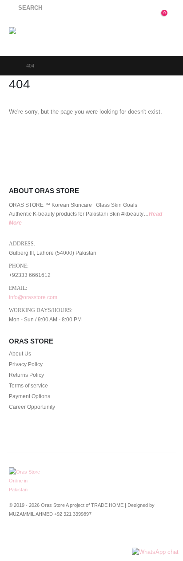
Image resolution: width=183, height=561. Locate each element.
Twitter (33, 537)
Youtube (49, 537)
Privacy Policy (26, 364)
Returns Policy (26, 375)
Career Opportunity (32, 407)
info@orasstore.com (33, 297)
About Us (20, 353)
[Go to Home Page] (11, 65)
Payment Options (29, 396)
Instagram (65, 537)
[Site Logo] (32, 36)
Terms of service (28, 385)
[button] (25, 8)
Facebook (16, 537)
